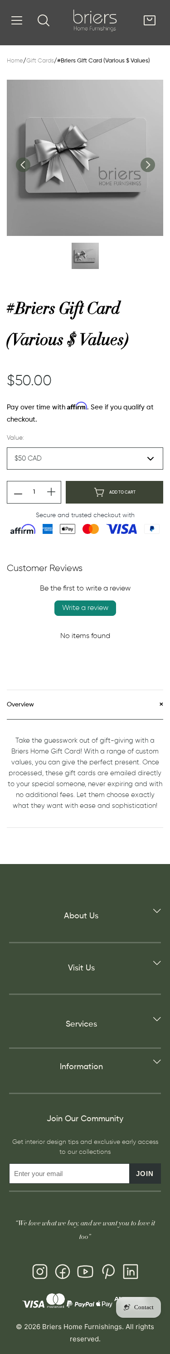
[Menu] (17, 20)
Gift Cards (40, 61)
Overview (20, 704)
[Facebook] (62, 1273)
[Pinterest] (108, 1273)
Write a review (85, 608)
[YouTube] (85, 1273)
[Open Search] (43, 20)
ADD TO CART (122, 492)
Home (15, 61)
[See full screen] (85, 158)
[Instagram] (40, 1273)
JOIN (145, 1173)
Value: (15, 438)
